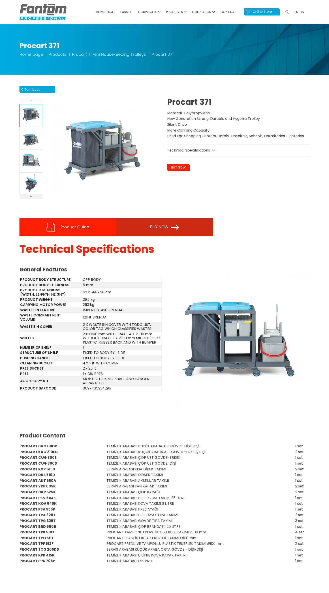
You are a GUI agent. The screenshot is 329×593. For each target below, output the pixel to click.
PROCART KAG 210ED (38, 451)
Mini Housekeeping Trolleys (119, 54)
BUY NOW (178, 167)
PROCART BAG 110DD (38, 446)
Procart (79, 54)
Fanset (125, 12)
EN (296, 12)
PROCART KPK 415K (37, 555)
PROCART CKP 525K (37, 492)
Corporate (147, 12)
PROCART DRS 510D (37, 474)
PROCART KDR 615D (37, 469)
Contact (228, 12)
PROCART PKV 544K (37, 497)
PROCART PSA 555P (37, 509)
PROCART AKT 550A (37, 480)
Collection (201, 12)
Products (174, 12)
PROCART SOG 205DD (39, 549)
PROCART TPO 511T (36, 538)
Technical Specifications (189, 150)
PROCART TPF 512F (36, 543)
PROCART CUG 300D (38, 463)
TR (302, 12)
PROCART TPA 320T (37, 514)
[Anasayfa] (42, 11)
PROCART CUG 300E (38, 457)
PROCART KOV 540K (38, 503)
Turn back (32, 89)
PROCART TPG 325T (37, 520)
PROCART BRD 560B (37, 526)
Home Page (105, 12)
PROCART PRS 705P (37, 560)
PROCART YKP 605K (37, 486)
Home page (31, 54)
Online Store (262, 11)
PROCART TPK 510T (37, 532)
